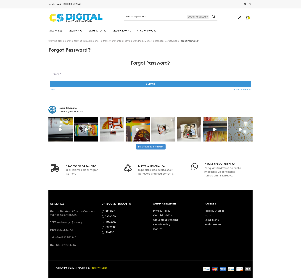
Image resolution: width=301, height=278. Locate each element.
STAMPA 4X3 (75, 30)
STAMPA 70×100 (97, 30)
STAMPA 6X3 (55, 30)
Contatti (158, 229)
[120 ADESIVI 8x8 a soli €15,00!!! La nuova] (240, 129)
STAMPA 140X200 (146, 30)
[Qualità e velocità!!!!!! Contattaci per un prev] (60, 129)
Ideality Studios (214, 211)
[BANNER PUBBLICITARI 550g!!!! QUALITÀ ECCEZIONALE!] (138, 129)
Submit (150, 84)
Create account (242, 89)
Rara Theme (157, 267)
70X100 (110, 232)
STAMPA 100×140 (122, 30)
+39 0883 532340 (71, 4)
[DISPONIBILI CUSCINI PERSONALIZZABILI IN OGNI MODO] (189, 129)
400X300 (111, 222)
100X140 (110, 211)
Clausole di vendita (165, 220)
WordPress (56, 271)
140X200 (111, 216)
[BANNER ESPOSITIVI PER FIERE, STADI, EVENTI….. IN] (86, 129)
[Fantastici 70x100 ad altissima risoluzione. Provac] (215, 129)
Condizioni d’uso (163, 215)
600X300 (111, 227)
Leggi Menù (212, 220)
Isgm (208, 215)
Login (52, 89)
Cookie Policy (161, 224)
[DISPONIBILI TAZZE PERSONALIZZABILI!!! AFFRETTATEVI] (163, 129)
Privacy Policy (161, 211)
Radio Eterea (213, 224)
